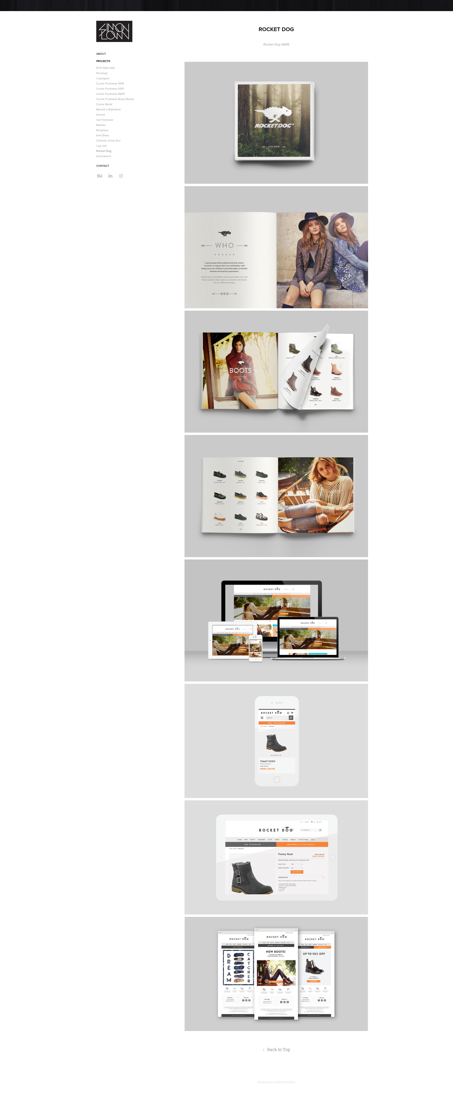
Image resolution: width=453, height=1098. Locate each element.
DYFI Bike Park (105, 68)
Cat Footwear (104, 120)
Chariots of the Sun (108, 140)
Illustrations (103, 156)
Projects (103, 61)
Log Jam (101, 146)
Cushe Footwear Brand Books (115, 99)
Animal (100, 115)
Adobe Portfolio (284, 1082)
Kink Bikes (102, 135)
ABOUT (101, 54)
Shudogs (102, 73)
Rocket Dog (103, 151)
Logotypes (103, 78)
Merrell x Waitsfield (108, 109)
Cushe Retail (104, 104)
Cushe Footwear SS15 (110, 89)
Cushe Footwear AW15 (110, 94)
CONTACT (102, 166)
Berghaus (102, 130)
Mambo (101, 125)
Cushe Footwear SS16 (110, 83)
